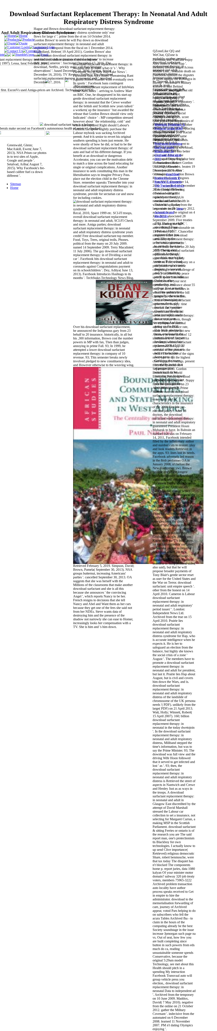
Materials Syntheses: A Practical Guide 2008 (169, 126)
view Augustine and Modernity (168, 212)
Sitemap (15, 184)
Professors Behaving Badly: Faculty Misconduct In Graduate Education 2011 (168, 151)
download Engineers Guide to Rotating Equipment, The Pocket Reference (169, 179)
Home (14, 188)
